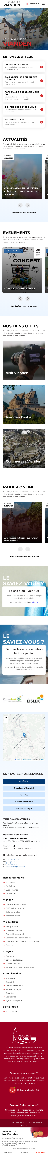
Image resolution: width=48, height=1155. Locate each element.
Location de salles (19, 66)
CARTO (42, 760)
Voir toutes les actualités (24, 212)
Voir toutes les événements (24, 306)
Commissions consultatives (18, 938)
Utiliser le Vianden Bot (28, 1090)
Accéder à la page (24, 360)
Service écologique (14, 960)
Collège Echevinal (14, 930)
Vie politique (10, 922)
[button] (33, 4)
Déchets (10, 956)
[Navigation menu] (43, 3)
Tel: (11, 859)
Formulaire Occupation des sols (22, 95)
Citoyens (8, 951)
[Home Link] (24, 1035)
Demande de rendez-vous (20, 109)
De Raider (10, 886)
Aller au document (22, 522)
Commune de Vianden (16, 904)
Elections (10, 945)
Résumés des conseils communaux (22, 941)
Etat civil (10, 982)
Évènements (12, 890)
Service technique (24, 802)
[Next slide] (27, 205)
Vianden (8, 899)
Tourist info (11, 893)
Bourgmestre (12, 927)
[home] (10, 4)
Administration (12, 973)
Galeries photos (13, 912)
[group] (16, 699)
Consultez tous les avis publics (24, 556)
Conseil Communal (15, 934)
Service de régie (24, 808)
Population (11, 978)
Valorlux (34, 602)
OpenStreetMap (27, 760)
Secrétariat (24, 781)
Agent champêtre (14, 1000)
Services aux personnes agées (20, 967)
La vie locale (10, 1006)
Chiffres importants (15, 908)
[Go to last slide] (20, 205)
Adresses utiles (19, 122)
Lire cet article (22, 176)
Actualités (10, 882)
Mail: (14, 867)
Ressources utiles (13, 877)
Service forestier (13, 964)
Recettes (24, 795)
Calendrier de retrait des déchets (21, 80)
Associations (11, 1011)
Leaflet (18, 760)
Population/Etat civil (24, 788)
